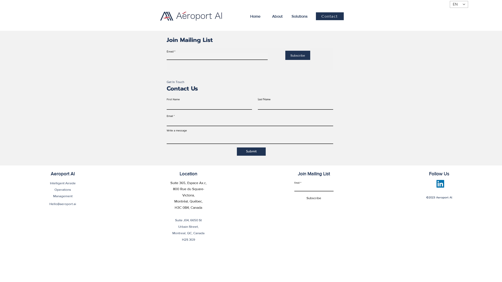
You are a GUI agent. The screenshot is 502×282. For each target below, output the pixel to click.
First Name (173, 99)
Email (170, 51)
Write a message (177, 130)
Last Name (264, 99)
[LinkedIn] (440, 184)
